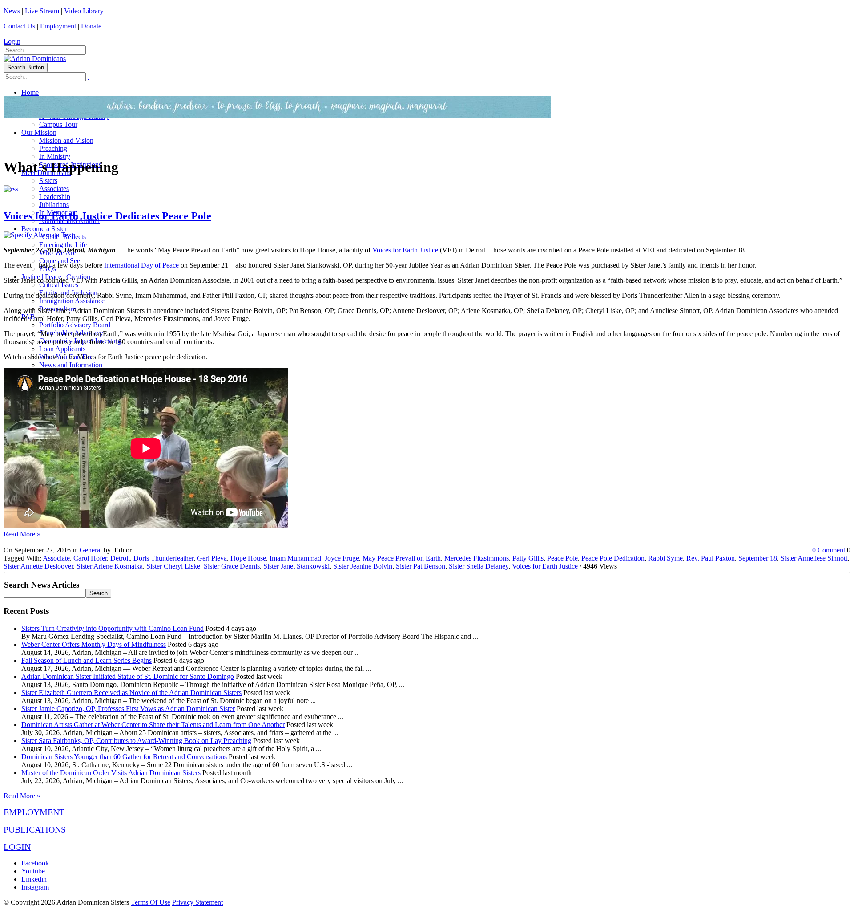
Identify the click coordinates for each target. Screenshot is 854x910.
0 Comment (828, 550)
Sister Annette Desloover (38, 566)
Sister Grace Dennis (232, 566)
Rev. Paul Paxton (710, 558)
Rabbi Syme (665, 558)
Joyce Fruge (342, 558)
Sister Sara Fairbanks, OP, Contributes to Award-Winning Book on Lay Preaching (136, 740)
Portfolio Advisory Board (74, 325)
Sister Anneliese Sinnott (814, 558)
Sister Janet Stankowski (296, 566)
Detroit (120, 558)
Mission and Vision (66, 140)
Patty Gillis (528, 558)
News (12, 11)
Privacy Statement (197, 902)
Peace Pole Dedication (613, 558)
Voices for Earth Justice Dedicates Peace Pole (107, 216)
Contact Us (19, 26)
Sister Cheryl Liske (173, 566)
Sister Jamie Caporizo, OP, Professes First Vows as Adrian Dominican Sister (128, 708)
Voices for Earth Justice (405, 250)
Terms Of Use (150, 902)
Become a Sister (44, 228)
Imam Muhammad (295, 558)
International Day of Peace (141, 265)
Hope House (248, 558)
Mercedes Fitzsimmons (476, 558)
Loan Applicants (62, 349)
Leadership (54, 196)
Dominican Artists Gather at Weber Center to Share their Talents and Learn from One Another (153, 724)
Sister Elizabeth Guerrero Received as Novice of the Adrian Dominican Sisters (131, 692)
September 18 (757, 558)
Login (12, 41)
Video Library (84, 11)
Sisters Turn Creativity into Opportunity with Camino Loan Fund (112, 628)
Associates (54, 188)
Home (30, 92)
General (91, 550)
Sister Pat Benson (420, 566)
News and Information (70, 365)
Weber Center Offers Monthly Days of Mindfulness (93, 644)
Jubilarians (54, 204)
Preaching (53, 148)
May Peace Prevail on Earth (402, 558)
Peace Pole (562, 558)
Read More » (22, 534)
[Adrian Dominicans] (35, 58)
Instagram (35, 887)
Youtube (33, 871)
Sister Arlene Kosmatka (110, 566)
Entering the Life (63, 244)
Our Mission (38, 132)
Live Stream (42, 11)
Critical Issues (58, 284)
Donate (91, 26)
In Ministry (54, 156)
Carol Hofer (90, 558)
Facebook (35, 863)
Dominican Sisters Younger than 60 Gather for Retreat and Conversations (124, 756)
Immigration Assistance (72, 301)
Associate (56, 558)
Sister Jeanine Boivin (362, 566)
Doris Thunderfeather (163, 558)
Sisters (48, 180)
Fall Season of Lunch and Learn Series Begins (86, 660)
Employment (58, 26)
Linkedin (34, 879)
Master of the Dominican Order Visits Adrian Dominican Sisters (111, 772)
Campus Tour (58, 124)
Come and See (59, 260)
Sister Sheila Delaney (478, 566)
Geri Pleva (212, 558)
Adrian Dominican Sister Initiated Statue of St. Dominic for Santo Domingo (127, 676)
